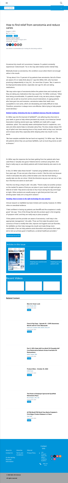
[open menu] (6, 3)
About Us (9, 450)
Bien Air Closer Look (33, 304)
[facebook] (7, 44)
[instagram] (54, 459)
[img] (34, 3)
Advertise (19, 450)
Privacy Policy (31, 453)
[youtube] (57, 456)
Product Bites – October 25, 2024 (37, 369)
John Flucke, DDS (31, 306)
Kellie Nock (30, 371)
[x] (54, 456)
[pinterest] (15, 44)
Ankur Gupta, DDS (32, 354)
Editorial (29, 450)
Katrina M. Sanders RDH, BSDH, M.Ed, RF (38, 327)
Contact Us (9, 453)
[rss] (60, 456)
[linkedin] (12, 44)
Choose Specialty (9, 8)
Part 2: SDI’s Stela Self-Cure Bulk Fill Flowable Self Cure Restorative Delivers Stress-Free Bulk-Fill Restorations (43, 350)
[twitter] (10, 44)
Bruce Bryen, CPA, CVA (33, 397)
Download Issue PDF (13, 235)
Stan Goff (29, 416)
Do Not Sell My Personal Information (10, 459)
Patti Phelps (11, 33)
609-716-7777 (45, 464)
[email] (18, 44)
